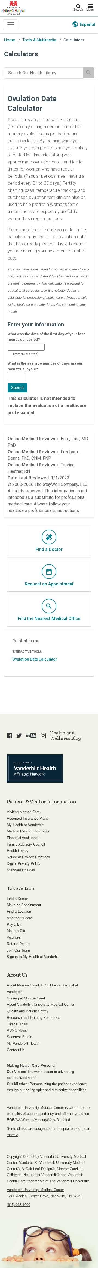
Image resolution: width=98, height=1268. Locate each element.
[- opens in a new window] (35, 768)
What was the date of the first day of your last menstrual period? (46, 336)
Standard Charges (21, 870)
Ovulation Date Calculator (34, 659)
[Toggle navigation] (10, 24)
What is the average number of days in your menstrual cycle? (45, 366)
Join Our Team (18, 950)
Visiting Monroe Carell (24, 812)
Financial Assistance (23, 838)
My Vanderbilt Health (23, 1043)
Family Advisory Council (26, 844)
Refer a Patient (18, 944)
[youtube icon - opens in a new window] (31, 735)
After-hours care (19, 918)
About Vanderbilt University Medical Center (40, 1004)
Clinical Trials (17, 1024)
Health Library (18, 851)
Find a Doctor (17, 899)
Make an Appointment (24, 905)
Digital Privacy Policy (24, 864)
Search (78, 9)
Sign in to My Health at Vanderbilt (33, 957)
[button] (17, 387)
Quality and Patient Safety (27, 1011)
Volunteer (14, 937)
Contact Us (15, 1050)
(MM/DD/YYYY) (26, 353)
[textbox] (26, 347)
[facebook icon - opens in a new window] (9, 735)
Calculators (73, 40)
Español (87, 24)
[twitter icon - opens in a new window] (19, 735)
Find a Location (19, 911)
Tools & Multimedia (39, 40)
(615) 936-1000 (18, 1205)
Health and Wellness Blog (65, 735)
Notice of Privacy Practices (28, 857)
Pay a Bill (14, 925)
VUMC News (17, 1030)
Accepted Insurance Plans (27, 818)
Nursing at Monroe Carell (26, 998)
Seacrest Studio (19, 1037)
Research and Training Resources (33, 1018)
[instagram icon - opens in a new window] (43, 735)
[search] (44, 73)
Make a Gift (16, 931)
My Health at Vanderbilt (25, 825)
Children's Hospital (13, 7)
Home (9, 40)
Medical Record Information (28, 831)
